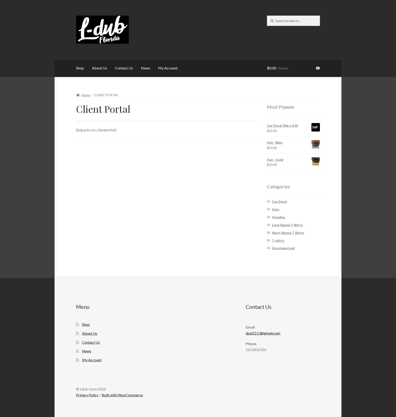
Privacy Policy (87, 395)
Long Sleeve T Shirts (287, 225)
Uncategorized (283, 248)
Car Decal (279, 201)
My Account (168, 68)
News (145, 68)
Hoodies (278, 217)
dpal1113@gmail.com (263, 333)
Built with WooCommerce (122, 395)
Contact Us (124, 68)
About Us (99, 68)
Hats (276, 209)
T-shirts (278, 240)
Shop (80, 68)
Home (86, 95)
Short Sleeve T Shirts (288, 233)
